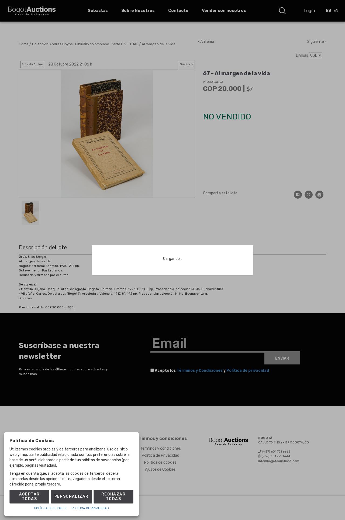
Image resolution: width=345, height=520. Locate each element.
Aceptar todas (29, 496)
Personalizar (71, 496)
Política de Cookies (50, 508)
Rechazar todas (113, 496)
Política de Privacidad (90, 508)
